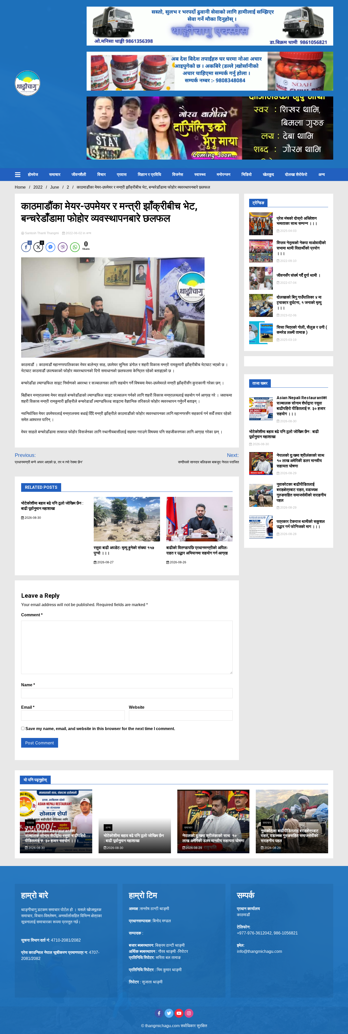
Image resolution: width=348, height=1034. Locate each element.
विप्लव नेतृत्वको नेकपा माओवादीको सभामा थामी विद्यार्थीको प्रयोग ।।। (301, 248)
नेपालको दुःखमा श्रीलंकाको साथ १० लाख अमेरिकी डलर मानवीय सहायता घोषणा (301, 460)
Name (28, 685)
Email (27, 707)
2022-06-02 (74, 233)
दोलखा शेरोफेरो (296, 174)
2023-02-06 (288, 315)
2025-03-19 (288, 340)
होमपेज (33, 174)
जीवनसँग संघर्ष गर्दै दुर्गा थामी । (299, 275)
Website (136, 707)
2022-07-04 (288, 283)
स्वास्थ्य (200, 174)
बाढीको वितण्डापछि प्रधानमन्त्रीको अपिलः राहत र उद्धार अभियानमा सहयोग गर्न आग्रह (197, 550)
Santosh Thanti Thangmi (42, 233)
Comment (32, 615)
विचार (101, 174)
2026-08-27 (105, 562)
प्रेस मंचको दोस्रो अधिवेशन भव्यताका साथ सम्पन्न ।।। (297, 221)
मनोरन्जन (223, 174)
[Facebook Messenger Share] (50, 247)
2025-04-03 (288, 231)
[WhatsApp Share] (75, 247)
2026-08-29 (288, 473)
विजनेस (177, 174)
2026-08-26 (177, 562)
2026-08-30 (32, 518)
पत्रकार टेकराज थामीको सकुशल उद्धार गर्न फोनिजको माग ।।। (301, 524)
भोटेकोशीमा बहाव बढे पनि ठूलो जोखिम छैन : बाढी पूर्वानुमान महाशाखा (52, 506)
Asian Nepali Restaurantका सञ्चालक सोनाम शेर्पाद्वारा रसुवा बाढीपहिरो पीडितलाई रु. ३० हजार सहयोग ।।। (302, 405)
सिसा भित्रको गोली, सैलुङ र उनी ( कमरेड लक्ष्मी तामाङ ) (302, 330)
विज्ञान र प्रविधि (149, 174)
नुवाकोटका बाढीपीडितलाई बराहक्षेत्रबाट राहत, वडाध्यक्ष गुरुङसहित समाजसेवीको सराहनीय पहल (301, 492)
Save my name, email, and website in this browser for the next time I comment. (100, 728)
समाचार (54, 174)
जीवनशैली (79, 174)
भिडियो (247, 174)
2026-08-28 (288, 534)
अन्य (321, 174)
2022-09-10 (288, 261)
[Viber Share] (63, 247)
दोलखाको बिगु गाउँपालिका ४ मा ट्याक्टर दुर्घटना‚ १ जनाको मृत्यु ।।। (299, 302)
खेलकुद (268, 174)
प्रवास (122, 174)
